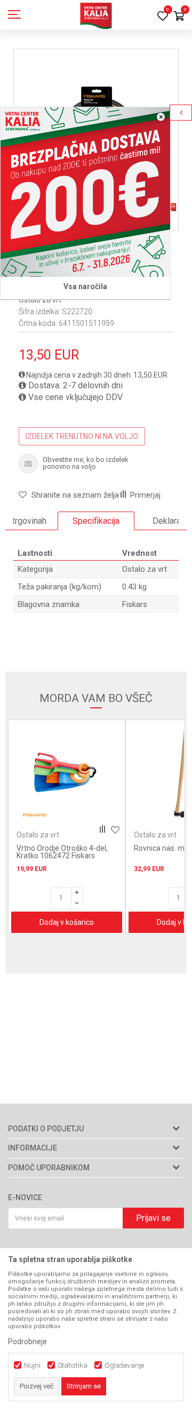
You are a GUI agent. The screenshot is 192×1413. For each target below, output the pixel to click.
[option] (96, 521)
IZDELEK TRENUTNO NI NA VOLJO (82, 436)
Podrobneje (27, 1341)
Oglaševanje (124, 1365)
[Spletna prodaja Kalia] (96, 15)
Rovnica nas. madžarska (57, 848)
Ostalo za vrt (144, 569)
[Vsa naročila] (85, 192)
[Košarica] (178, 17)
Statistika (72, 1365)
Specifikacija (96, 521)
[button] (69, 495)
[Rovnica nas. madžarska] (66, 775)
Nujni (32, 1365)
